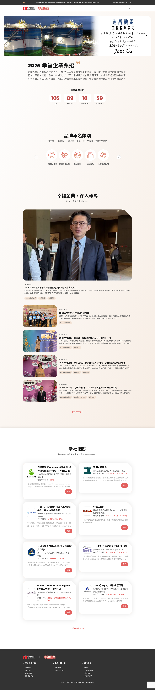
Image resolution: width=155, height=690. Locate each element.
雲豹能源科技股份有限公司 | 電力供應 (108, 549)
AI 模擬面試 (88, 676)
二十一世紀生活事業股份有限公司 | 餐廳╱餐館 (54, 554)
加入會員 (28, 668)
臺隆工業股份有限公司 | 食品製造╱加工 (109, 471)
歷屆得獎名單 (59, 670)
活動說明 (58, 668)
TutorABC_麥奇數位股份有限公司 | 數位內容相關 (54, 515)
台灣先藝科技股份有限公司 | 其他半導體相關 (54, 593)
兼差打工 (87, 673)
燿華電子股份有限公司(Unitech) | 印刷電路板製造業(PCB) (110, 511)
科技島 (86, 668)
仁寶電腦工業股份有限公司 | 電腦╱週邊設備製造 (54, 475)
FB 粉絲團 (28, 673)
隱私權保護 (29, 676)
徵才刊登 (28, 670)
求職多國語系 (88, 670)
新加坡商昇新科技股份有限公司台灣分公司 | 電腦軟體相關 (110, 590)
